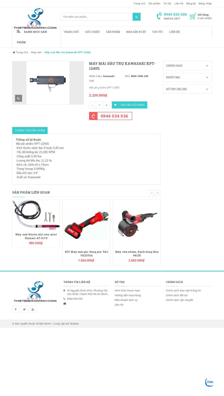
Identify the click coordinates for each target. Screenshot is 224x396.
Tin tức (167, 3)
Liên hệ (174, 31)
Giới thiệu (92, 31)
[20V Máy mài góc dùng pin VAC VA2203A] (86, 223)
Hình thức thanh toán (127, 290)
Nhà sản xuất (136, 31)
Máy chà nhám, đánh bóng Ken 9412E (137, 253)
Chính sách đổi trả (177, 295)
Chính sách (174, 65)
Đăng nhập (205, 3)
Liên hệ (178, 3)
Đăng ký (191, 3)
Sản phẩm (113, 31)
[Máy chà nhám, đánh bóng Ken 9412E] (137, 223)
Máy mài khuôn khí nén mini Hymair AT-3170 (36, 236)
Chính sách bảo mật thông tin (183, 290)
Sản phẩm (154, 3)
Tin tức (157, 31)
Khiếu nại (173, 77)
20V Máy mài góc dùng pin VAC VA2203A (86, 253)
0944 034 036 (114, 116)
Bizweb (74, 323)
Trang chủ (139, 3)
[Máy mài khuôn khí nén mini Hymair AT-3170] (36, 214)
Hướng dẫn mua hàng (128, 295)
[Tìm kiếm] (137, 17)
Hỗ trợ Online (176, 89)
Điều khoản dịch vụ (126, 300)
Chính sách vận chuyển (180, 300)
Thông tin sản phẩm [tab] (30, 130)
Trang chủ (71, 31)
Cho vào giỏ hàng (133, 104)
